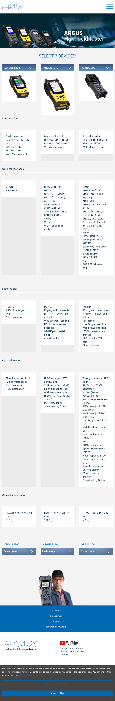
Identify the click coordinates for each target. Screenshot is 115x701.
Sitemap (56, 610)
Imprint (56, 621)
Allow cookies (57, 693)
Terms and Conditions (56, 627)
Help (111, 698)
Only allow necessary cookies (57, 683)
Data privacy (56, 616)
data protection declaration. (32, 675)
